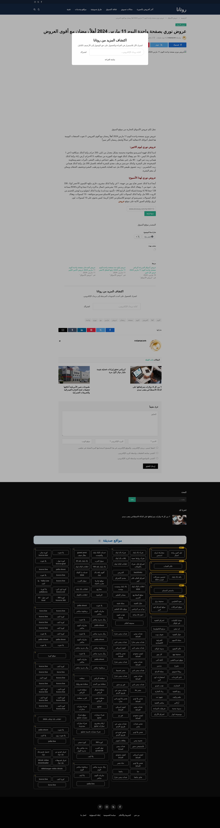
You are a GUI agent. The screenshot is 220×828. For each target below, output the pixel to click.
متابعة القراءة (110, 59)
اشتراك (83, 52)
